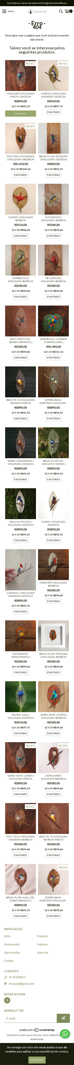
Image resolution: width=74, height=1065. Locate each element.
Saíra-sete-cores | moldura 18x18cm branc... (53, 716)
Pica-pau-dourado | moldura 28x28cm (21, 158)
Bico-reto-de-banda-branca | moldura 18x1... (20, 340)
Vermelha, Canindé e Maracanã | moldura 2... (53, 340)
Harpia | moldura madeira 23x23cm (53, 95)
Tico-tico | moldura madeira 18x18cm (20, 838)
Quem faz (42, 952)
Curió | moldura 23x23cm (53, 523)
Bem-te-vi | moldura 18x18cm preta (53, 838)
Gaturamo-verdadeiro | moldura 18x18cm (20, 655)
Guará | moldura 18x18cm (20, 219)
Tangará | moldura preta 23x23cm (21, 95)
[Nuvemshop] (37, 1031)
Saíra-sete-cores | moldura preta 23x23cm (21, 777)
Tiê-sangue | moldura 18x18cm (53, 280)
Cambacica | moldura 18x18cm (20, 280)
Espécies (42, 944)
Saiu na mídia (12, 952)
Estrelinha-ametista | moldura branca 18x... (53, 899)
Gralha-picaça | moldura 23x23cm (21, 523)
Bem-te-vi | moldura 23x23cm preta (20, 401)
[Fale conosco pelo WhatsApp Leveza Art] (65, 1033)
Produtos (42, 936)
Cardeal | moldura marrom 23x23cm (21, 594)
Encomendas (12, 944)
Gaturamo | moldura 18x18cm (53, 219)
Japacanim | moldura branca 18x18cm (53, 777)
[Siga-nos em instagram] (7, 1000)
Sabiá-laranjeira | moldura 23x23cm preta (21, 462)
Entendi (37, 1060)
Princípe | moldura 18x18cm (53, 584)
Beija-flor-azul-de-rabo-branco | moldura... (20, 899)
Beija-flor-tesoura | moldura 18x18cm (53, 655)
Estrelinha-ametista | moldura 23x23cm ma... (53, 401)
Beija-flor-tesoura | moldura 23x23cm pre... (53, 158)
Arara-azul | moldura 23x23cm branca (21, 716)
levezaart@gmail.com (21, 983)
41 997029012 (17, 977)
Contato (9, 961)
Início (7, 936)
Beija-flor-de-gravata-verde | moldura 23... (53, 462)
